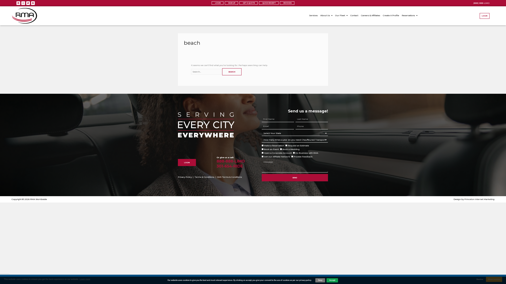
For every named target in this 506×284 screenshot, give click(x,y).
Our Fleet (340, 15)
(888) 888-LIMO (481, 3)
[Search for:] (206, 71)
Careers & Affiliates (370, 15)
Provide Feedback (303, 156)
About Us (325, 15)
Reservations (408, 15)
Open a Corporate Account (278, 153)
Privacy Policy (185, 177)
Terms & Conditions (204, 177)
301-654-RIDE (230, 166)
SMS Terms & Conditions (229, 177)
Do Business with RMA (306, 153)
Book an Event (271, 149)
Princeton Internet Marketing (479, 199)
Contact (354, 15)
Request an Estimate (298, 145)
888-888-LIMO (231, 161)
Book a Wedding (291, 149)
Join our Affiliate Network (277, 156)
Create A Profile (391, 15)
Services (313, 15)
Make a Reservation (274, 145)
